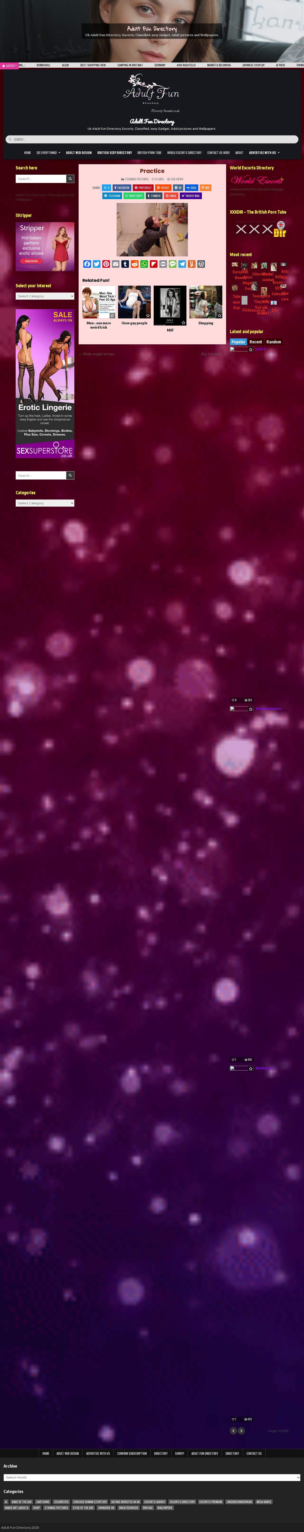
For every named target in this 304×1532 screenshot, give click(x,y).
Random (273, 341)
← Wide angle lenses (96, 354)
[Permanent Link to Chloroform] (254, 266)
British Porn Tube (150, 152)
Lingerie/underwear (239, 1502)
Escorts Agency (154, 1502)
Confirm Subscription (132, 1453)
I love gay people (134, 323)
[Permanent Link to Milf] (170, 306)
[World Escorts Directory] (259, 179)
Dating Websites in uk (125, 1502)
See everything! (47, 152)
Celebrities (61, 1502)
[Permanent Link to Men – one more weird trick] (98, 302)
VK (180, 188)
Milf (170, 330)
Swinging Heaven (268, 708)
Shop (36, 1508)
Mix (207, 188)
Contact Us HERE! (218, 152)
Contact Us (254, 1453)
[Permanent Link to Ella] (274, 303)
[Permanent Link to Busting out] (242, 1244)
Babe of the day (22, 1502)
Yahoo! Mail (193, 196)
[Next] (241, 1430)
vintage (148, 1508)
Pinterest (145, 188)
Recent (256, 341)
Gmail (173, 196)
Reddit (165, 188)
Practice (152, 171)
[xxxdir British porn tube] (259, 229)
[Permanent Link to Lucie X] (242, 525)
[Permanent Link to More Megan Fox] (244, 267)
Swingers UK (106, 1508)
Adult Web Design (68, 1453)
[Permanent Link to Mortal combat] (264, 266)
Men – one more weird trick (99, 325)
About (239, 152)
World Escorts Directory (184, 152)
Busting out (264, 1068)
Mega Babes (264, 1502)
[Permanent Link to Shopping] (205, 302)
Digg (193, 188)
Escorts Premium (211, 1502)
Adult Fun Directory (152, 28)
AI (6, 1502)
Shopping (205, 323)
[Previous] (233, 1430)
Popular (238, 341)
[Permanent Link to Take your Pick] (235, 288)
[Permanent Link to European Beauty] (235, 264)
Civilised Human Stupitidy (90, 1502)
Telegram (114, 196)
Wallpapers (164, 1508)
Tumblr (156, 196)
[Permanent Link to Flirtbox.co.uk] (244, 300)
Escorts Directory (182, 1502)
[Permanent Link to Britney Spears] (283, 264)
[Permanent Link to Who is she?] (264, 291)
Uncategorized (128, 1508)
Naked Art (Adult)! (16, 1508)
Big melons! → (213, 354)
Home (27, 152)
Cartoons (42, 1502)
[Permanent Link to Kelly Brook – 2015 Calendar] (274, 267)
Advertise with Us (98, 1453)
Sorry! (179, 1453)
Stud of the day (83, 1508)
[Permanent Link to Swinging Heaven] (242, 884)
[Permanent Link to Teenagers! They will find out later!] (254, 285)
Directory (161, 1453)
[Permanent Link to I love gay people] (134, 302)
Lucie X (261, 349)
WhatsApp (135, 196)
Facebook (123, 188)
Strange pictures (137, 179)
